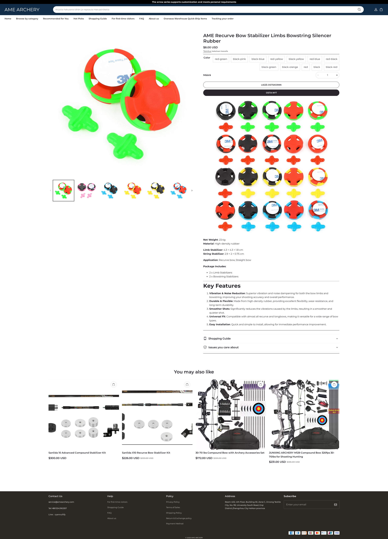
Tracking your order (223, 18)
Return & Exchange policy (179, 518)
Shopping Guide (98, 18)
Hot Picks (79, 18)
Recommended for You (56, 18)
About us (154, 18)
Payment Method (174, 523)
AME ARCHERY (197, 538)
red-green (221, 59)
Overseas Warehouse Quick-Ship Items (185, 18)
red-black (331, 59)
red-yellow (276, 59)
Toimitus (207, 51)
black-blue (258, 59)
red (306, 67)
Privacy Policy (173, 502)
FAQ (141, 18)
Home (8, 18)
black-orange (290, 67)
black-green (269, 67)
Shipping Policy (174, 513)
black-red (331, 67)
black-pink (239, 59)
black (317, 67)
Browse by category (27, 18)
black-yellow (296, 59)
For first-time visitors (123, 18)
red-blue (315, 59)
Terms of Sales (173, 507)
